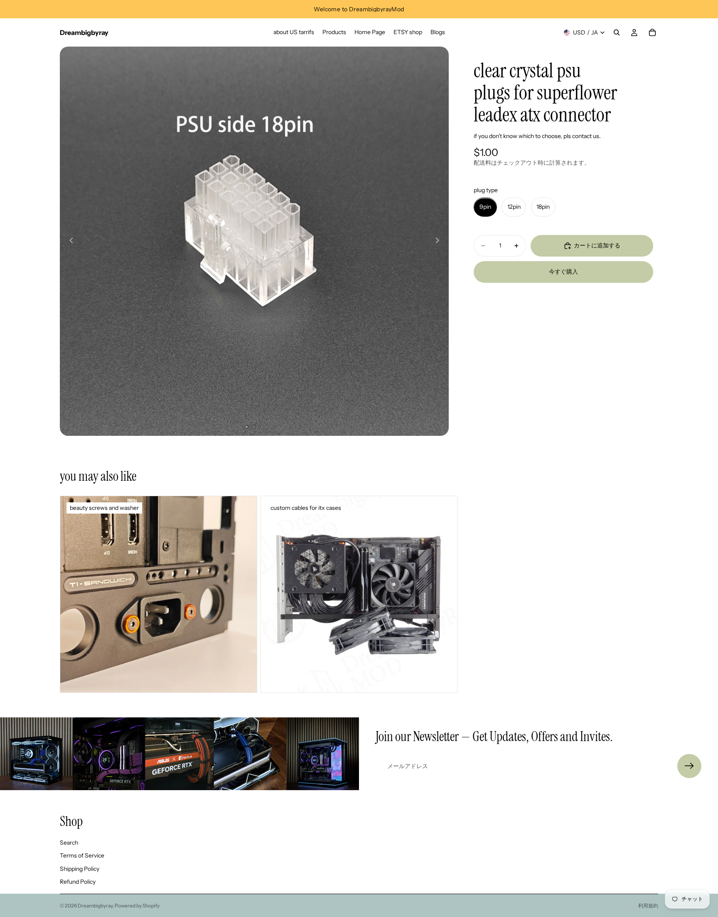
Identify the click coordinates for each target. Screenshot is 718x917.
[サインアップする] (689, 766)
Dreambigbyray (95, 905)
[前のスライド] (69, 241)
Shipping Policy (79, 869)
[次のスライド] (439, 241)
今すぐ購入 (563, 272)
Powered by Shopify (137, 905)
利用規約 (648, 905)
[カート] (652, 32)
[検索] (616, 32)
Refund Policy (78, 882)
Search (69, 842)
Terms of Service (82, 856)
